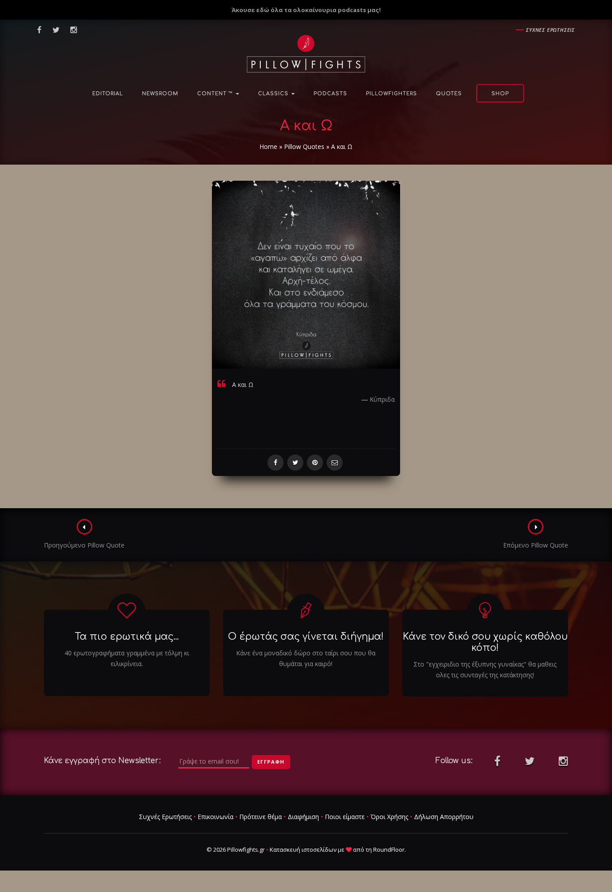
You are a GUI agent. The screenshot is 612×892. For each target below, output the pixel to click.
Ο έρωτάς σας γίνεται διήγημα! (306, 636)
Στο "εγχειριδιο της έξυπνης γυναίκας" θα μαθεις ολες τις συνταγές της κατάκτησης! (485, 669)
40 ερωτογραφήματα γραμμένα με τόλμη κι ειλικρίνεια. (127, 658)
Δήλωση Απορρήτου (444, 816)
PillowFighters (391, 94)
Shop (500, 94)
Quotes (449, 94)
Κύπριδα (382, 399)
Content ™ (216, 94)
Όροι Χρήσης (389, 816)
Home (268, 146)
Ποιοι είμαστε (345, 816)
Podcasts (330, 94)
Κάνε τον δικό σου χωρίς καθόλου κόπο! (485, 642)
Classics (274, 94)
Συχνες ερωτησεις (550, 29)
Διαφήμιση (303, 816)
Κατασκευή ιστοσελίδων (303, 849)
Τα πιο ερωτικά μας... (127, 636)
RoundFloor (389, 849)
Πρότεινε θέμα (260, 816)
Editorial (107, 94)
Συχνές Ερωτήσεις (165, 816)
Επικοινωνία (215, 816)
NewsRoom (160, 94)
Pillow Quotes (304, 146)
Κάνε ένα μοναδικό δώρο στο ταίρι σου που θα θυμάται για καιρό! (305, 658)
